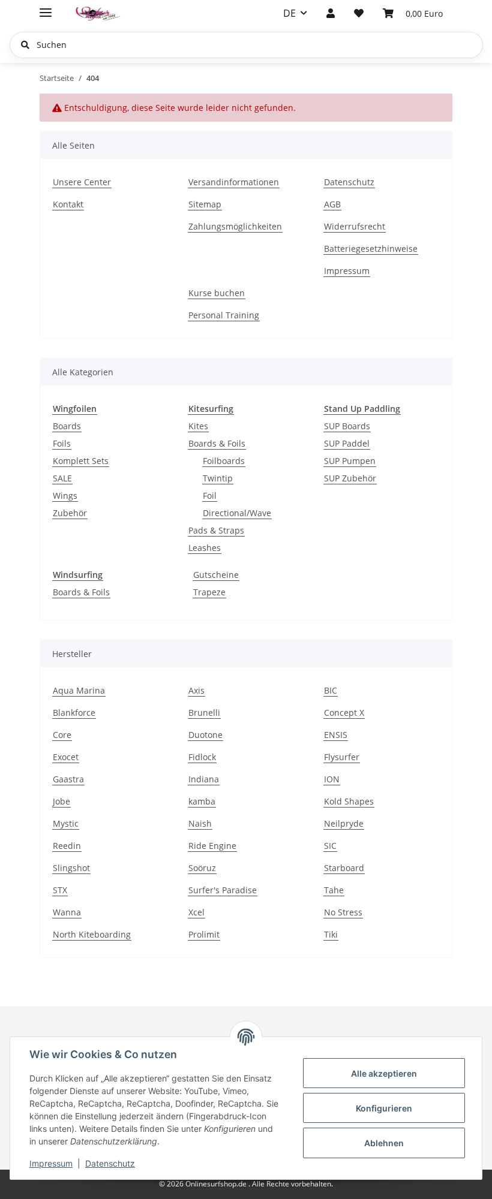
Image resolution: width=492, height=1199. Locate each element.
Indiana (203, 779)
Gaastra (68, 779)
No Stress (343, 912)
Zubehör (70, 513)
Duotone (205, 734)
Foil (210, 495)
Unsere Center (82, 182)
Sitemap (204, 204)
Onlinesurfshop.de (216, 1184)
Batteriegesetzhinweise (371, 248)
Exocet (66, 757)
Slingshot (71, 867)
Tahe (334, 890)
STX (60, 890)
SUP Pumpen (350, 460)
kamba (201, 801)
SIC (330, 845)
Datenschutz (110, 1163)
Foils (62, 443)
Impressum (51, 1163)
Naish (200, 823)
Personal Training (223, 315)
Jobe (61, 801)
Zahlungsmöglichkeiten (235, 226)
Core (62, 734)
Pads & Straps (216, 530)
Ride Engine (212, 845)
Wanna (67, 912)
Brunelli (204, 712)
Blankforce (74, 712)
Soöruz (202, 867)
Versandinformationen (233, 182)
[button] (330, 13)
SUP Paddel (347, 443)
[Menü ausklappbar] (46, 7)
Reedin (67, 845)
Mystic (66, 823)
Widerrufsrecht (354, 226)
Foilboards (224, 460)
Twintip (218, 478)
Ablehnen (384, 1143)
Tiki (331, 934)
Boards (67, 426)
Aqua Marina (79, 690)
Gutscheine (216, 574)
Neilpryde (344, 823)
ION (332, 779)
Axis (196, 690)
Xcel (196, 912)
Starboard (344, 867)
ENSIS (335, 734)
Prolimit (204, 934)
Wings (65, 495)
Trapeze (209, 592)
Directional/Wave (237, 513)
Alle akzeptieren (384, 1073)
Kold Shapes (349, 801)
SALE (62, 478)
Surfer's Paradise (222, 890)
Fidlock (202, 757)
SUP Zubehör (350, 478)
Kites (198, 426)
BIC (330, 690)
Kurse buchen (216, 293)
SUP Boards (347, 426)
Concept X (344, 712)
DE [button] (289, 13)
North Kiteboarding (92, 934)
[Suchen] (25, 45)
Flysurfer (341, 757)
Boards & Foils (216, 443)
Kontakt (68, 204)
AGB (332, 204)
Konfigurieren (384, 1108)
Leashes (204, 547)
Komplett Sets (81, 460)
